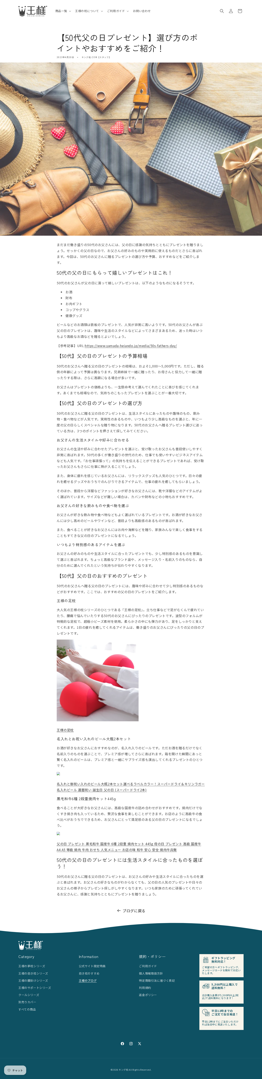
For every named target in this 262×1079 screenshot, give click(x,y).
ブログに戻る (134, 910)
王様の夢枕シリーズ (31, 966)
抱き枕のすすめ (89, 973)
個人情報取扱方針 (151, 973)
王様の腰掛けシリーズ (33, 980)
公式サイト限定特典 (92, 966)
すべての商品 (27, 1009)
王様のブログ (88, 980)
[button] (63, 11)
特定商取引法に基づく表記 (157, 980)
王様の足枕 (65, 729)
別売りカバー (27, 1002)
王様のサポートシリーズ (34, 988)
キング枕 (123, 1069)
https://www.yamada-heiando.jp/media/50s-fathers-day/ (131, 345)
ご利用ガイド (148, 966)
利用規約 (145, 988)
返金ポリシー (148, 995)
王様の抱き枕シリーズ (33, 973)
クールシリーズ (28, 995)
